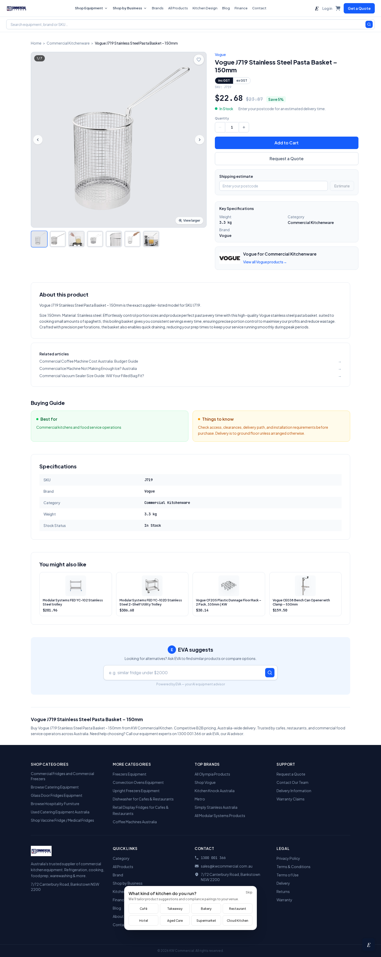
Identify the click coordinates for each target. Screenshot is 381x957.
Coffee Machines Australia (135, 821)
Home (36, 43)
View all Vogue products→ (265, 261)
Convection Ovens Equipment (138, 782)
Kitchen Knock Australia (215, 790)
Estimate (342, 186)
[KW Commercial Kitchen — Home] (16, 8)
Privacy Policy (288, 858)
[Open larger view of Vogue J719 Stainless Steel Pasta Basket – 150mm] (118, 139)
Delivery (283, 883)
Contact (259, 8)
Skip (249, 892)
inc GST (224, 80)
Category (121, 858)
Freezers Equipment (129, 774)
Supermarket (206, 921)
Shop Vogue (205, 782)
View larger (191, 220)
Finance (241, 8)
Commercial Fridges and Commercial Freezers (62, 776)
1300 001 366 (213, 857)
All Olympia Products (212, 774)
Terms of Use (288, 874)
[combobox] (190, 24)
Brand (118, 874)
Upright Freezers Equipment (136, 790)
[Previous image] (38, 139)
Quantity (222, 118)
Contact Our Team (292, 782)
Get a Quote (359, 8)
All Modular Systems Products (220, 815)
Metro (200, 799)
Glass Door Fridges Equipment (56, 795)
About (118, 916)
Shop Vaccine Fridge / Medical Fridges (62, 820)
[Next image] (199, 139)
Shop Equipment (89, 8)
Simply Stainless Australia (216, 807)
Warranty (284, 899)
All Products (178, 8)
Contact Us (122, 924)
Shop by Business (127, 8)
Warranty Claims (291, 799)
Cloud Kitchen (237, 921)
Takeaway (174, 909)
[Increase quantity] (244, 127)
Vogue (220, 54)
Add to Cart (286, 142)
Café (143, 909)
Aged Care (175, 921)
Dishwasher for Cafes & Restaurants (143, 799)
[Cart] (338, 8)
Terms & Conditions (294, 866)
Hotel (143, 921)
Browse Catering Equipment (55, 787)
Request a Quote (287, 158)
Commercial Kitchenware (68, 43)
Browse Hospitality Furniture (55, 803)
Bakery (206, 909)
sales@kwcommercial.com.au (226, 866)
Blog (226, 8)
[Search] (369, 24)
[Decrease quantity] (220, 127)
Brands (158, 8)
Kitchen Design (205, 8)
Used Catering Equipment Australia (60, 812)
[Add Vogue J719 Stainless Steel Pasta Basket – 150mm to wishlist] (198, 59)
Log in (327, 8)
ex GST (241, 80)
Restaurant (237, 909)
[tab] (39, 239)
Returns (283, 891)
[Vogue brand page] (229, 258)
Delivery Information (294, 790)
